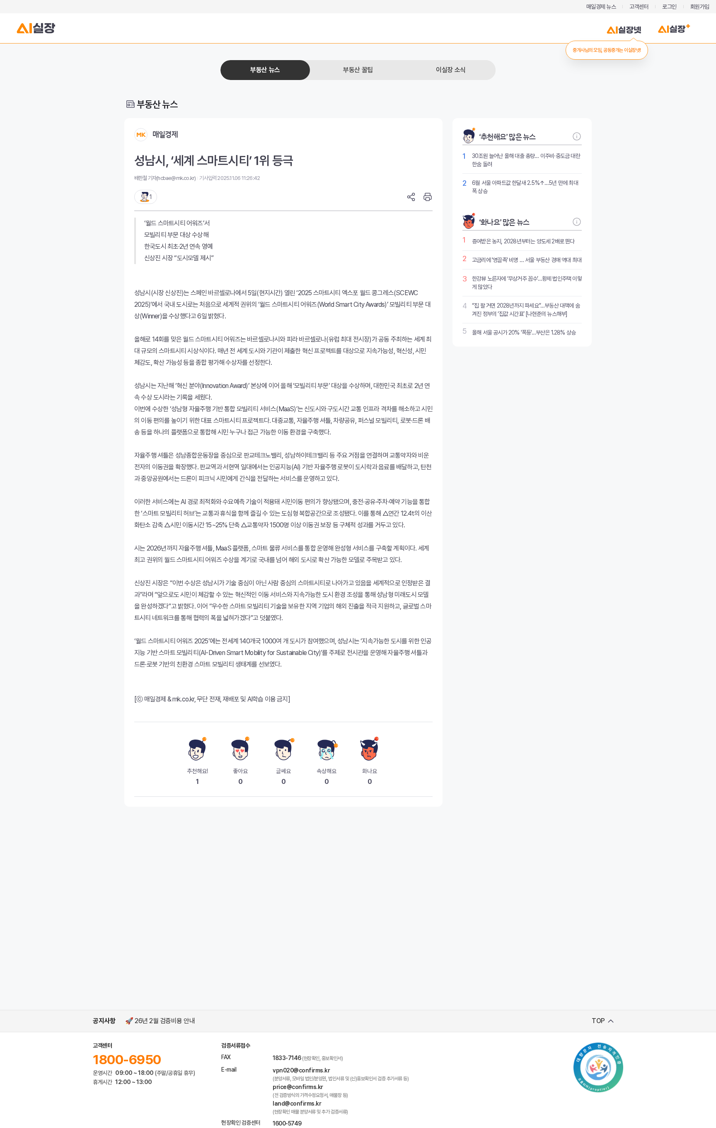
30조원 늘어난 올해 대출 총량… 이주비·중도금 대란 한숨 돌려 (526, 160)
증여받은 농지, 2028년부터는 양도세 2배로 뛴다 (523, 241)
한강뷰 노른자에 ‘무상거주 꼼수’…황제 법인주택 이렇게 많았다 (527, 282)
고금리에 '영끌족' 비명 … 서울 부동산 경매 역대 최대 (526, 260)
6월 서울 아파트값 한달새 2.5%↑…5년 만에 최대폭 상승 (525, 187)
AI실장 (36, 28)
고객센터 (638, 7)
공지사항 (104, 1021)
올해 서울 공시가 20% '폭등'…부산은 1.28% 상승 (524, 332)
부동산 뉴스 (265, 70)
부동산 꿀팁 (358, 70)
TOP (598, 1021)
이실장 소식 (450, 70)
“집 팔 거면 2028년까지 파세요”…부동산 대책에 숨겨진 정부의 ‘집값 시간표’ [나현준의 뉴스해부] (526, 309)
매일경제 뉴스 (601, 7)
